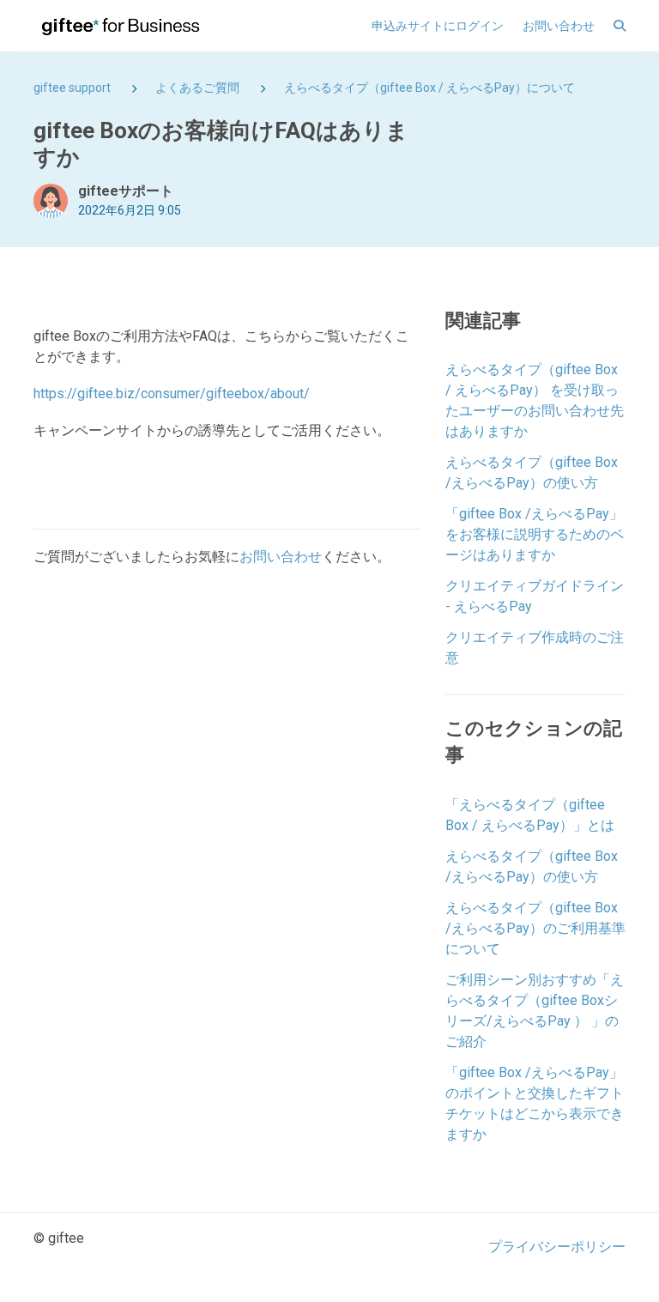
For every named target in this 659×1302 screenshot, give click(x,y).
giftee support (72, 87)
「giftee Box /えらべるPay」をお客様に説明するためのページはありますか (534, 534)
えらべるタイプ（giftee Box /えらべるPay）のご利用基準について (535, 928)
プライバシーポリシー (557, 1246)
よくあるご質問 (197, 87)
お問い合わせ (559, 26)
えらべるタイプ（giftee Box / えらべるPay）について (429, 87)
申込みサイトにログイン (438, 26)
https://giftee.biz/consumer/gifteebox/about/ (171, 393)
